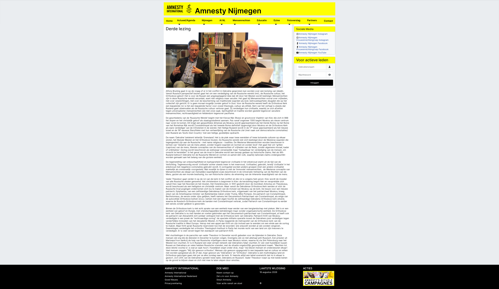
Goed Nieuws (171, 279)
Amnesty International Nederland (181, 276)
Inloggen (314, 82)
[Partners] (308, 24)
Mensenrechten (241, 20)
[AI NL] (221, 24)
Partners (312, 20)
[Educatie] (258, 24)
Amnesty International (175, 272)
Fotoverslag (293, 20)
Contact (328, 20)
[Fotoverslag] (288, 24)
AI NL (222, 20)
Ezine (277, 20)
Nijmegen (207, 20)
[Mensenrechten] (234, 24)
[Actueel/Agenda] (178, 24)
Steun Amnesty (223, 279)
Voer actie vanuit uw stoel (229, 283)
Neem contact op (225, 272)
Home (169, 20)
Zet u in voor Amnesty (227, 276)
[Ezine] (275, 24)
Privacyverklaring (173, 283)
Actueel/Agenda (186, 20)
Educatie (262, 20)
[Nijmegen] (203, 24)
